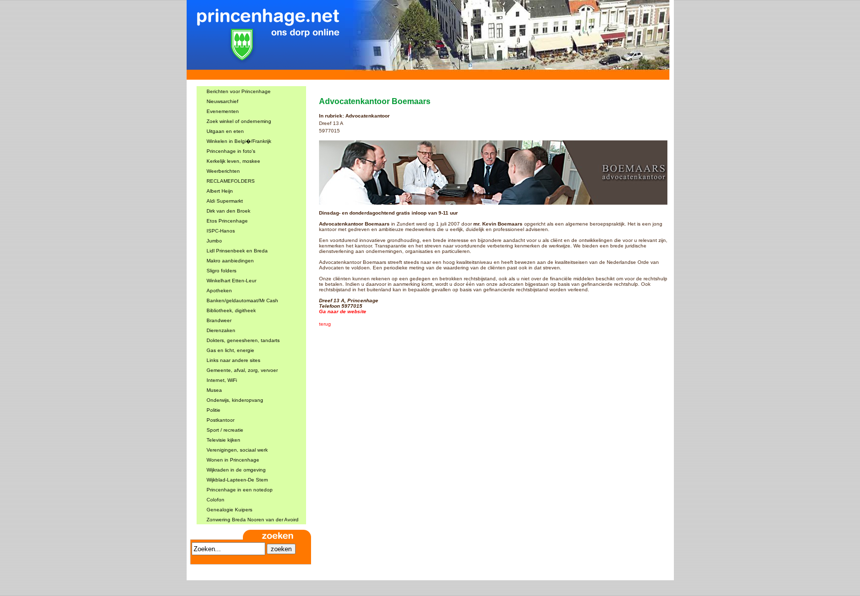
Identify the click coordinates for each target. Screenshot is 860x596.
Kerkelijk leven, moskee (233, 161)
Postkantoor (220, 420)
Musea (214, 390)
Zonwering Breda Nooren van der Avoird (253, 519)
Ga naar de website (342, 311)
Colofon (215, 499)
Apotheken (219, 290)
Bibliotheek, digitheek (231, 310)
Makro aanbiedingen (230, 260)
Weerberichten (223, 171)
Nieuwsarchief (222, 101)
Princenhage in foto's (231, 151)
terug (325, 324)
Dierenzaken (221, 330)
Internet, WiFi (222, 380)
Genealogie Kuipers (229, 509)
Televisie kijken (223, 440)
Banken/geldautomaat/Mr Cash (242, 300)
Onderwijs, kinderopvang (235, 400)
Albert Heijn (220, 191)
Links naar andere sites (233, 360)
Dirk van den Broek (228, 211)
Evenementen (223, 111)
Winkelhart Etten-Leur (231, 280)
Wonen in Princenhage (233, 460)
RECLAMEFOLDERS (231, 181)
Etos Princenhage (227, 221)
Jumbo (214, 240)
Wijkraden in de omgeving (236, 470)
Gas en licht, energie (230, 350)
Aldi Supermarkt (225, 201)
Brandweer (219, 320)
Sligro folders (221, 270)
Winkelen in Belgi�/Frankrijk (239, 141)
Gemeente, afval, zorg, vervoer (242, 370)
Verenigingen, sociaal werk (237, 450)
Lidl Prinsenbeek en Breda (237, 250)
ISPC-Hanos (221, 231)
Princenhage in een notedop (240, 489)
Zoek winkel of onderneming (239, 121)
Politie (213, 410)
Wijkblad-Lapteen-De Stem (237, 479)
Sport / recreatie (225, 430)
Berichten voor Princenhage (239, 91)
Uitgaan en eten (225, 131)
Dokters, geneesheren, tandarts (243, 340)
